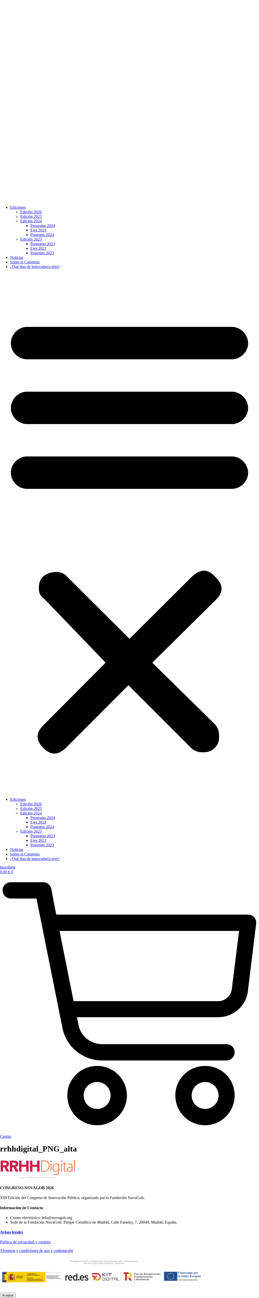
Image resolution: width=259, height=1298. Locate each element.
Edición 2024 (31, 221)
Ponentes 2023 (42, 253)
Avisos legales (11, 1232)
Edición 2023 (31, 239)
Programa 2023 (42, 244)
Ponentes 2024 (42, 235)
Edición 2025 (31, 216)
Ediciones (18, 207)
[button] (129, 533)
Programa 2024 (42, 225)
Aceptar (7, 1295)
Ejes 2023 (38, 248)
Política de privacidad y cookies (25, 1242)
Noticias (16, 257)
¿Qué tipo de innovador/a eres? (35, 266)
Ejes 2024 (38, 230)
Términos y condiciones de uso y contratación (36, 1250)
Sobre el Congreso (25, 262)
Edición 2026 (31, 212)
